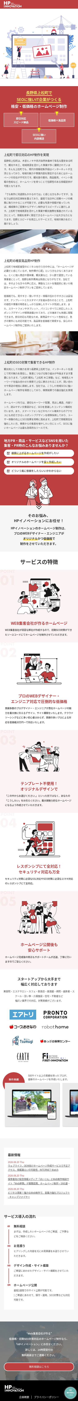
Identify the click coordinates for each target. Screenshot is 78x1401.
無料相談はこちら (39, 1366)
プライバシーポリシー (46, 1397)
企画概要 (24, 1397)
